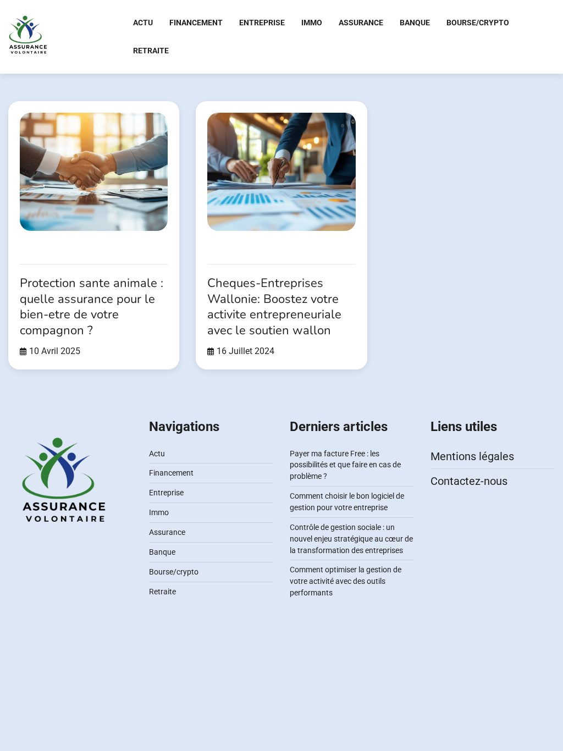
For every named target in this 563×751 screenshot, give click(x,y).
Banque (415, 22)
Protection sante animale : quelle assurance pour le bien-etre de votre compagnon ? (91, 307)
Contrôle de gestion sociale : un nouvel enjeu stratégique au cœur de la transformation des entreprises (351, 539)
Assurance (361, 22)
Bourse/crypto (477, 22)
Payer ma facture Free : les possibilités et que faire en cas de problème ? (345, 465)
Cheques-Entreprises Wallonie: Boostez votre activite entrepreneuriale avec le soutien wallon (274, 307)
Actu (143, 22)
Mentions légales (472, 456)
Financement (196, 22)
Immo (311, 22)
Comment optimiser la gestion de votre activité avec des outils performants (345, 581)
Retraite (151, 50)
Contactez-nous (468, 481)
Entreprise (262, 22)
